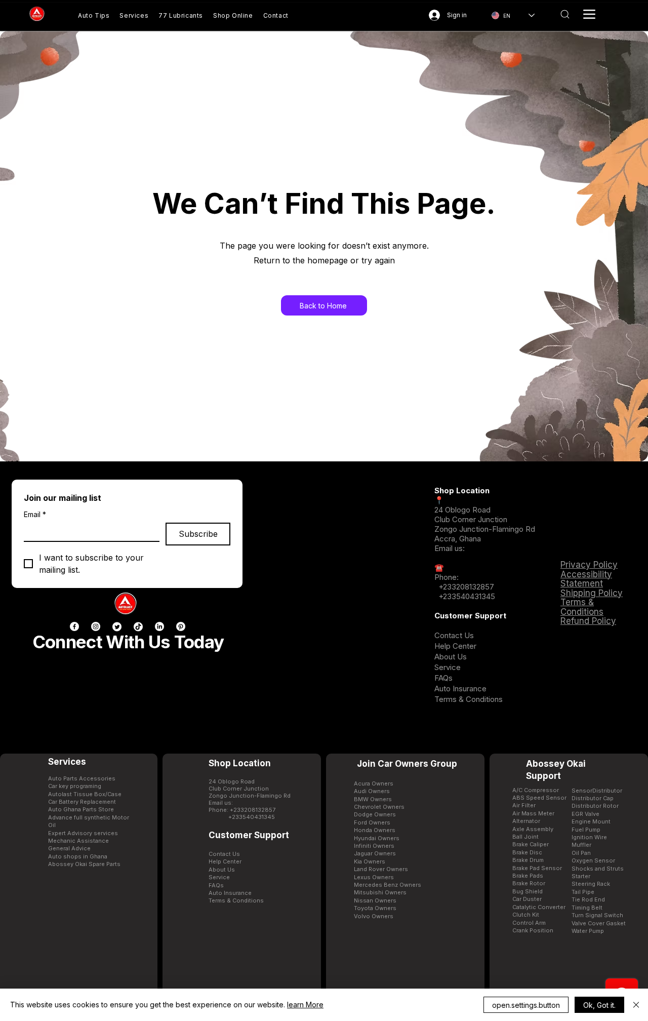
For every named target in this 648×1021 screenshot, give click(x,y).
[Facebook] (74, 626)
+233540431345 (466, 596)
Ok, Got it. (599, 1005)
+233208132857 (465, 587)
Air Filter (524, 805)
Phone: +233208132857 (242, 809)
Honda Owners (374, 830)
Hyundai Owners (376, 838)
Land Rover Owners (381, 869)
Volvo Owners (373, 916)
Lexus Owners (374, 877)
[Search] (565, 14)
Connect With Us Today (128, 641)
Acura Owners (373, 783)
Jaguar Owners (375, 853)
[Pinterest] (180, 626)
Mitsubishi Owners (380, 892)
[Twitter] (117, 626)
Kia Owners (369, 861)
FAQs (443, 678)
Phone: (446, 577)
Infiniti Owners (374, 845)
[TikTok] (138, 626)
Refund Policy (588, 621)
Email (35, 514)
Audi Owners (372, 791)
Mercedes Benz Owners (387, 884)
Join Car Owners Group (407, 764)
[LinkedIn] (159, 626)
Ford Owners (372, 822)
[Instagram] (95, 626)
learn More (305, 1004)
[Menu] (589, 14)
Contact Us (454, 635)
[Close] (636, 1005)
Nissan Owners (375, 900)
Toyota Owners (375, 908)
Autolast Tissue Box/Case (85, 794)
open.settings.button (526, 1005)
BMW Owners (373, 799)
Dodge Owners (375, 814)
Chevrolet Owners (379, 806)
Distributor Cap (593, 798)
